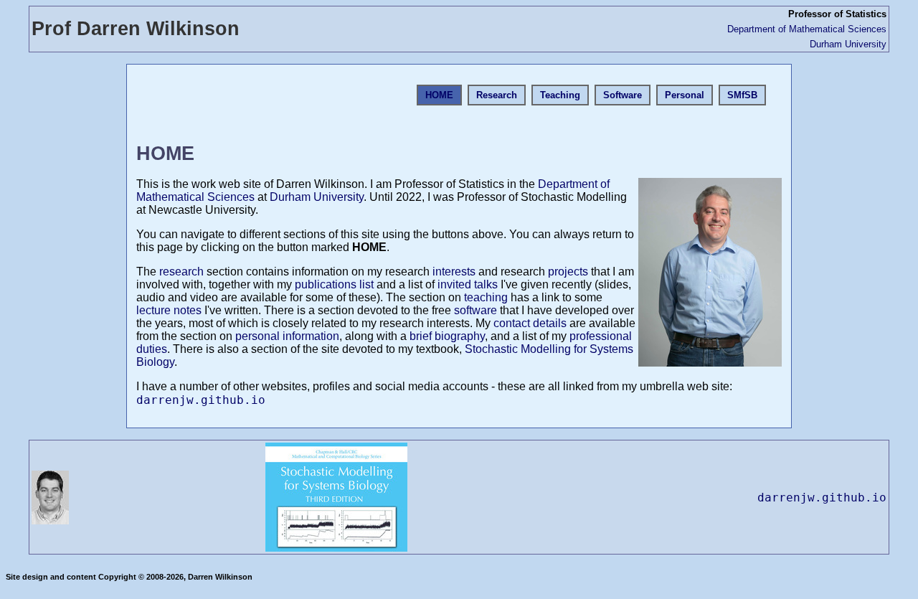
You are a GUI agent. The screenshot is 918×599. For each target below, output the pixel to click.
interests (453, 271)
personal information (287, 336)
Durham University (848, 44)
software (475, 310)
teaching (486, 297)
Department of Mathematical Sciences (806, 29)
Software (622, 95)
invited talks (467, 284)
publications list (334, 284)
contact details (530, 323)
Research (496, 95)
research (181, 271)
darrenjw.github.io (200, 400)
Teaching (560, 95)
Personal (684, 95)
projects (568, 271)
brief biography (447, 336)
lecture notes (169, 310)
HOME (439, 95)
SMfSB (742, 95)
